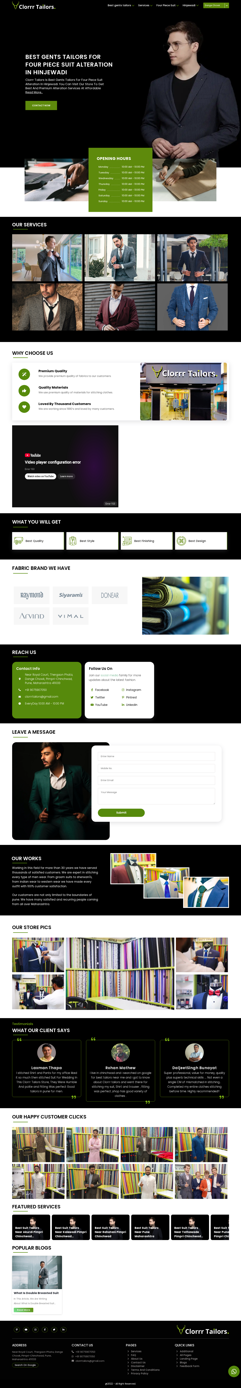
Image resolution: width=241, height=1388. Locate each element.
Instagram (133, 690)
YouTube (101, 705)
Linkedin (131, 705)
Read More (23, 1310)
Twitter (100, 697)
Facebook (102, 690)
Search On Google (25, 1365)
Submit (121, 813)
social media (109, 675)
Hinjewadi (189, 5)
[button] (41, 105)
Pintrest (131, 697)
